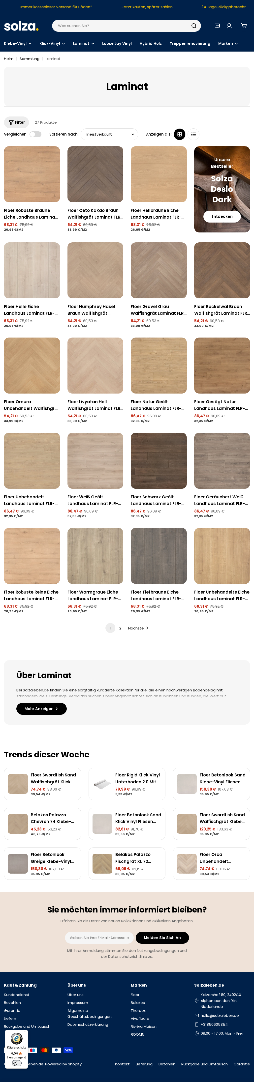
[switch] (17, 1063)
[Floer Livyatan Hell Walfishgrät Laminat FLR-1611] (95, 366)
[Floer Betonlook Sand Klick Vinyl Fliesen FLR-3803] (102, 824)
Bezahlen (167, 1064)
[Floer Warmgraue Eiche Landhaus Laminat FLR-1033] (95, 556)
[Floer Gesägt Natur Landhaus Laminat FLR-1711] (222, 366)
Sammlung (29, 58)
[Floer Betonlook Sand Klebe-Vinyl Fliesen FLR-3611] (187, 784)
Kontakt (122, 1064)
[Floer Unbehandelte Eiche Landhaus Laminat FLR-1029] (222, 556)
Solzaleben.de (30, 1064)
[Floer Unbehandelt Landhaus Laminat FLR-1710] (32, 461)
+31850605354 (214, 1024)
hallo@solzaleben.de (220, 1015)
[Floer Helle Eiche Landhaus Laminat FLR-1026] (32, 270)
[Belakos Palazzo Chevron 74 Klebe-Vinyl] (18, 824)
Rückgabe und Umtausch (204, 1064)
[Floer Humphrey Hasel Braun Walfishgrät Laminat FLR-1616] (95, 270)
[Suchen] (194, 26)
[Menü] (25, 1033)
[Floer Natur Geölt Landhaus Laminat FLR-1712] (159, 366)
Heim (8, 58)
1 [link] (110, 628)
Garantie (242, 1064)
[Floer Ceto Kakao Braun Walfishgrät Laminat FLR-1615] (95, 174)
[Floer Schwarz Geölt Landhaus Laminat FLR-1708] (159, 461)
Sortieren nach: (64, 134)
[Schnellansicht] (53, 157)
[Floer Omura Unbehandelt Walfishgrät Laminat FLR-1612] (32, 366)
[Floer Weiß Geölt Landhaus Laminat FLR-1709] (95, 461)
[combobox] (126, 26)
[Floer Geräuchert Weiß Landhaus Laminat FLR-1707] (222, 461)
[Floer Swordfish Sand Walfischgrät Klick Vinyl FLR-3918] (18, 784)
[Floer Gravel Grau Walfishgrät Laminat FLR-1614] (159, 270)
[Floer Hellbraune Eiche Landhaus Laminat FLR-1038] (159, 174)
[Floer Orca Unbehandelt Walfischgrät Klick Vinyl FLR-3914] (187, 864)
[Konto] (229, 26)
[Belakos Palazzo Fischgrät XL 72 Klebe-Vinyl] (102, 864)
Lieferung (144, 1064)
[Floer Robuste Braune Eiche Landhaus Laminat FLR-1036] (32, 174)
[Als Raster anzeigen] (180, 134)
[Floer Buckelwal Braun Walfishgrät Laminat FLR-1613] (222, 270)
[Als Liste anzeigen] (193, 134)
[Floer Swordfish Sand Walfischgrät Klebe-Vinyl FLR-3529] (187, 824)
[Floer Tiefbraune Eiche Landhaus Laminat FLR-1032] (159, 556)
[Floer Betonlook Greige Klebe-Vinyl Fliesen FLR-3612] (18, 864)
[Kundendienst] (217, 26)
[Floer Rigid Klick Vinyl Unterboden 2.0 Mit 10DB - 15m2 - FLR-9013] (102, 784)
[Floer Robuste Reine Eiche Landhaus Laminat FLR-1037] (32, 556)
